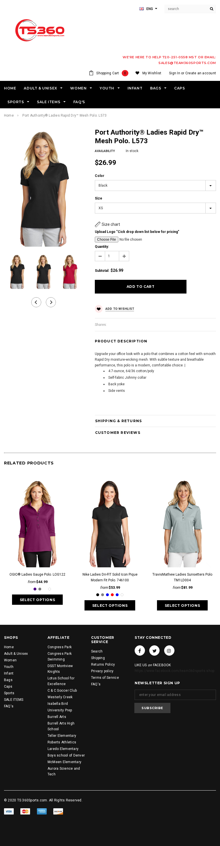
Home (9, 115)
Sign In (174, 73)
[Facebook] (140, 650)
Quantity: (102, 247)
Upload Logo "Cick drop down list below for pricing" (137, 232)
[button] (107, 224)
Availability (105, 151)
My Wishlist (152, 73)
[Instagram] (169, 650)
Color (99, 176)
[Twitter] (154, 650)
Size (98, 198)
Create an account (200, 73)
